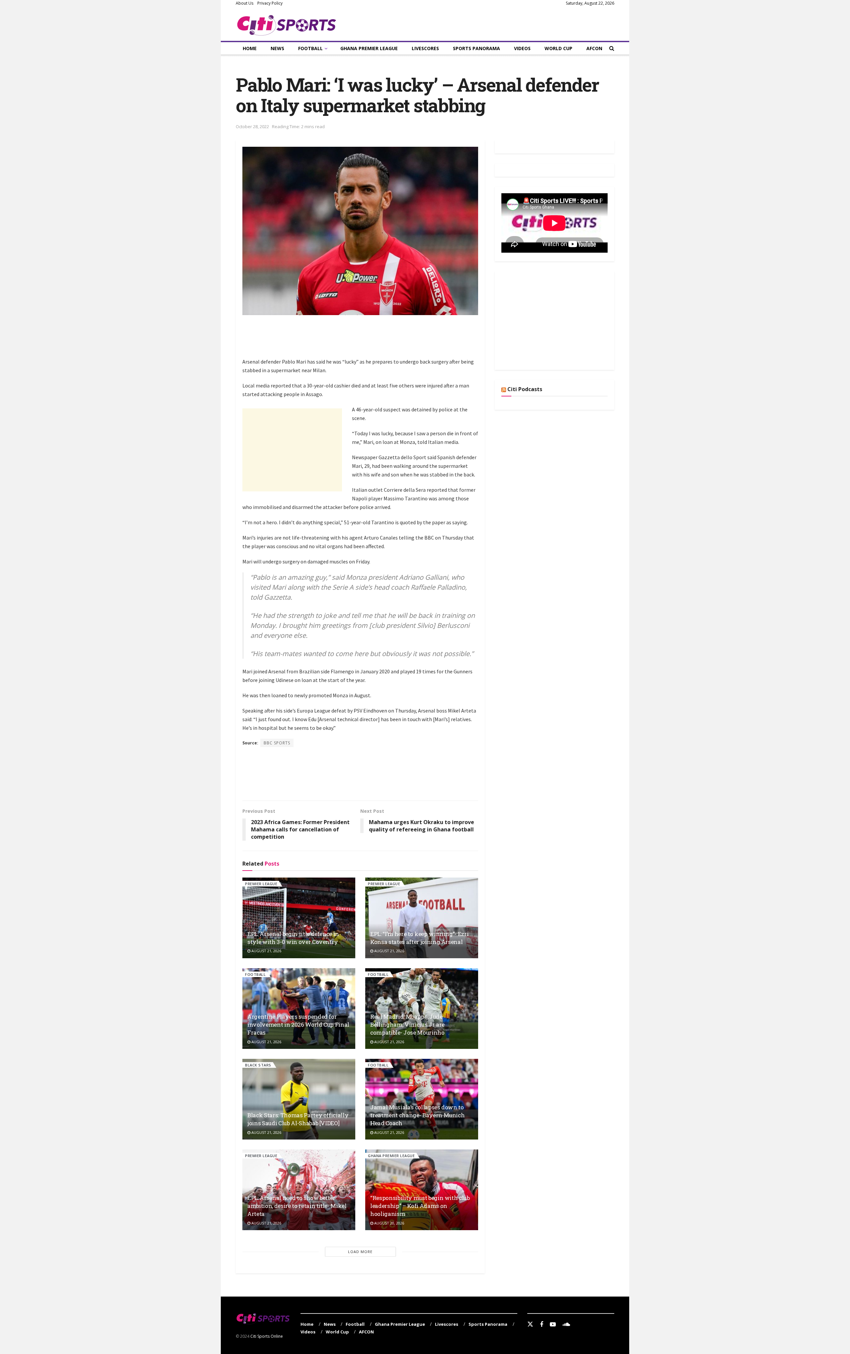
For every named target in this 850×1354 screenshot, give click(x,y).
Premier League (261, 883)
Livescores (425, 48)
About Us (244, 3)
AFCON (594, 48)
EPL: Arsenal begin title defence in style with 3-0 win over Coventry (293, 938)
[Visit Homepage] (287, 24)
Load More (360, 1251)
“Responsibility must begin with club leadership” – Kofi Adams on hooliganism (420, 1206)
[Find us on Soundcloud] (566, 1324)
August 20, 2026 (388, 1223)
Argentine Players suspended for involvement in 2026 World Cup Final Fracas (298, 1024)
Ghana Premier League (369, 48)
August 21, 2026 (265, 950)
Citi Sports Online (266, 1336)
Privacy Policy (270, 3)
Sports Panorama (476, 48)
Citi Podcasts (524, 389)
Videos (522, 48)
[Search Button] (611, 48)
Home (250, 48)
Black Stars (258, 1064)
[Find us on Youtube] (553, 1324)
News (277, 48)
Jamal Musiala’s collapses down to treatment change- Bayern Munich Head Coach (417, 1115)
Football (310, 48)
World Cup (558, 48)
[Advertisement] (363, 340)
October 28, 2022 (252, 126)
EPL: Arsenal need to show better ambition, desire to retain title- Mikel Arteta (297, 1206)
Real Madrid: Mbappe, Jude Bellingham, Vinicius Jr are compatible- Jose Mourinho (407, 1024)
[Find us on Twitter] (530, 1324)
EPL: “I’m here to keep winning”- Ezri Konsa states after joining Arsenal (419, 938)
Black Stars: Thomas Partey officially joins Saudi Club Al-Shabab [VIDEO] (297, 1119)
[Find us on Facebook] (541, 1324)
